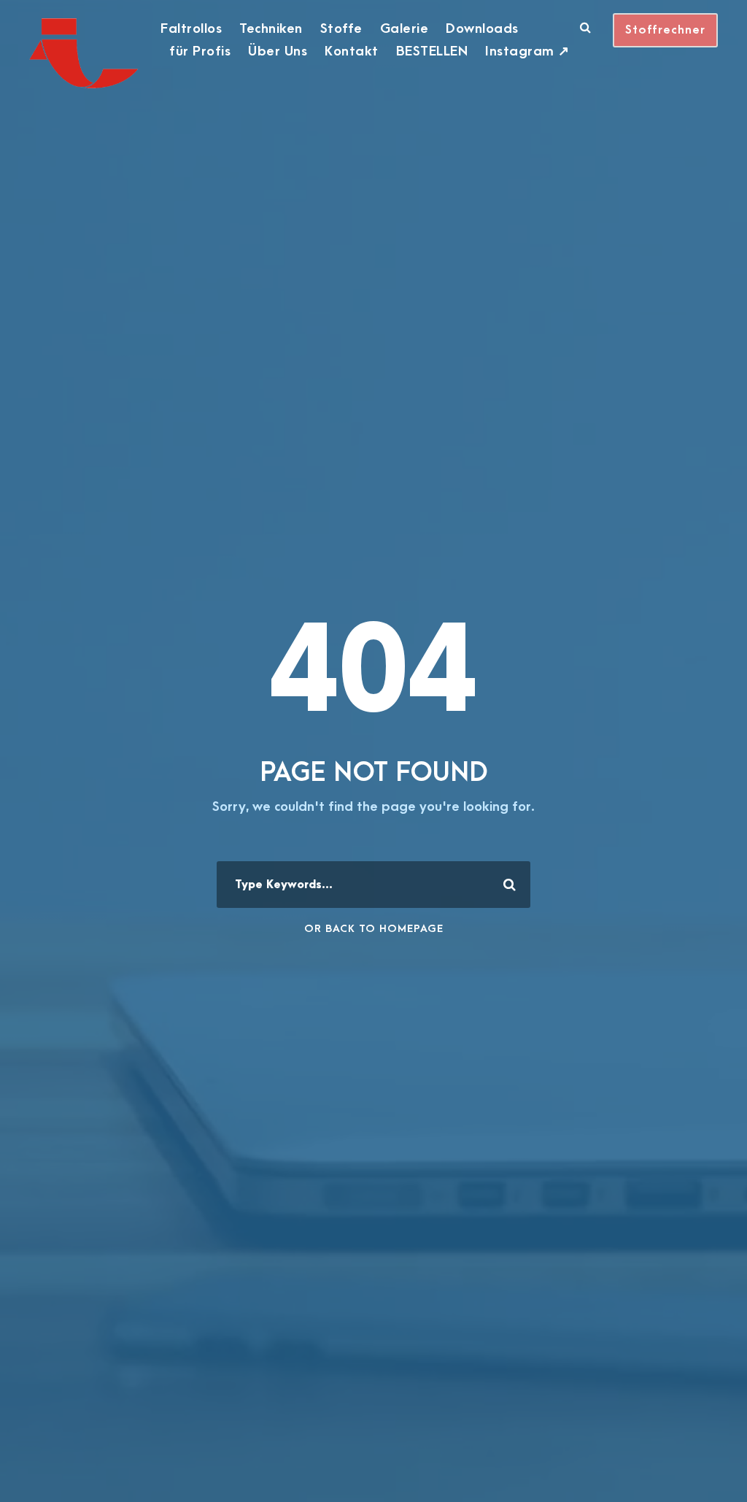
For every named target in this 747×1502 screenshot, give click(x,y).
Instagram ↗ (527, 51)
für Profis (200, 51)
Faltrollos (191, 28)
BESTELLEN (432, 51)
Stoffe (341, 28)
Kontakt (352, 51)
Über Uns (277, 51)
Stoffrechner (665, 29)
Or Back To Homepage (374, 929)
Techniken (271, 28)
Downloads (482, 28)
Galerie (404, 28)
